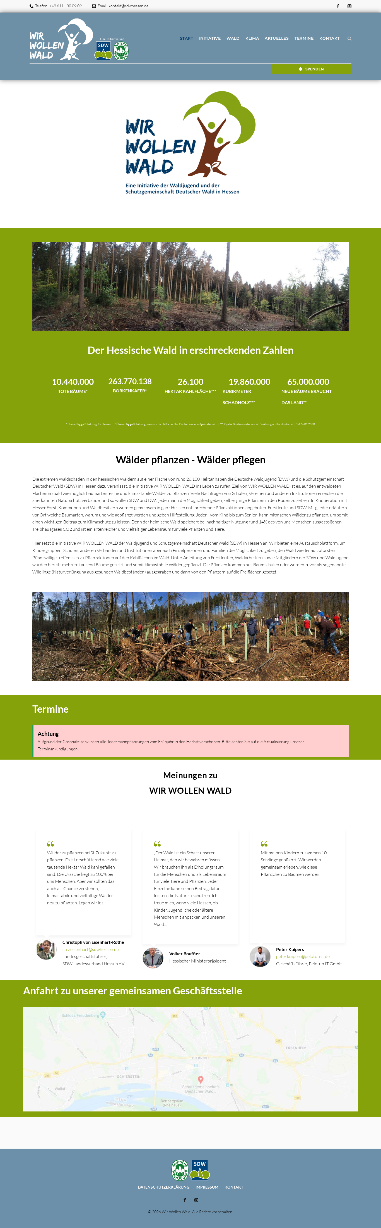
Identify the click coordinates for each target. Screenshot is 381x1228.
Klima (252, 38)
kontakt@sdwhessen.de (128, 5)
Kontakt (329, 38)
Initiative (210, 38)
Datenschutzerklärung (163, 1187)
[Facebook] (338, 6)
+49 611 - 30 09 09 (65, 5)
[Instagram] (349, 6)
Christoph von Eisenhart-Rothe (93, 942)
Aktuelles (277, 38)
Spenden (314, 69)
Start (186, 38)
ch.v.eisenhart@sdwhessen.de (90, 949)
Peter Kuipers (290, 949)
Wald (233, 38)
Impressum (207, 1187)
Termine (304, 38)
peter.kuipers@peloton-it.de (303, 956)
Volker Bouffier (184, 953)
